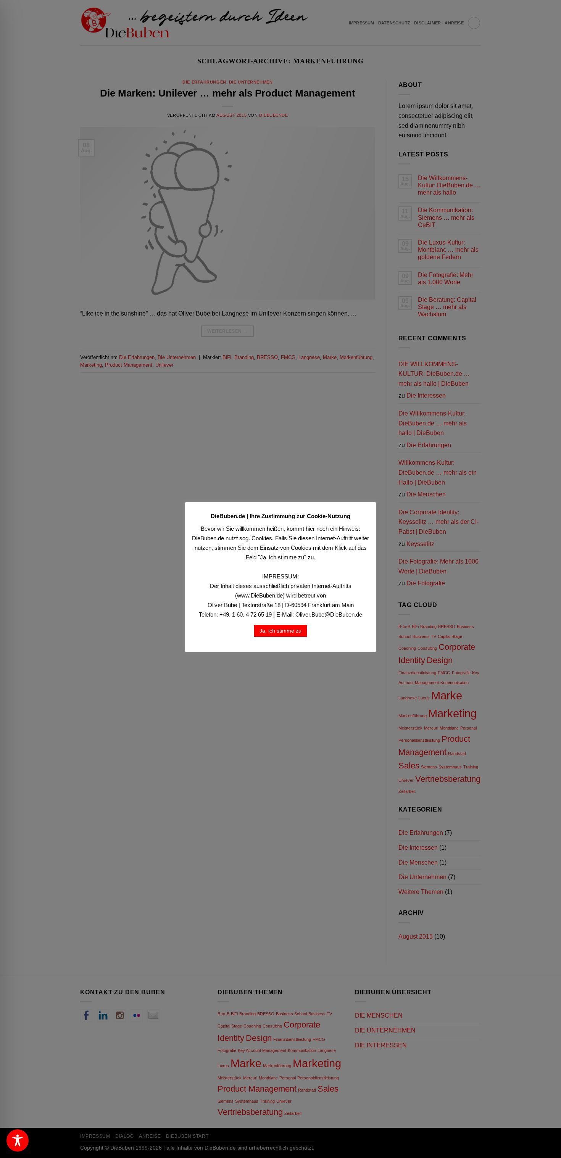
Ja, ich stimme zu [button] (280, 631)
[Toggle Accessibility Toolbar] (17, 1140)
